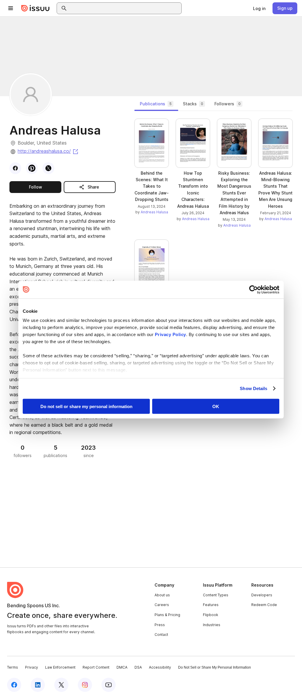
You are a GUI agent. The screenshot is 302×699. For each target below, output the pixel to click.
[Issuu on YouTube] (108, 685)
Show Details (253, 388)
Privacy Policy (170, 334)
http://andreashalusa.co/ (48, 151)
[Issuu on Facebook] (14, 685)
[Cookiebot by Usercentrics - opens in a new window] (253, 289)
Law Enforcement (60, 667)
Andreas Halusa (154, 212)
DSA (138, 667)
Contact (161, 634)
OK (215, 406)
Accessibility (160, 667)
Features (211, 605)
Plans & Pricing (167, 615)
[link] (259, 8)
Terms (12, 667)
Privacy (31, 667)
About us (162, 595)
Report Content (96, 667)
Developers (261, 595)
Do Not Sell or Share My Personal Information (214, 667)
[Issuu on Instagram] (85, 685)
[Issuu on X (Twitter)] (61, 685)
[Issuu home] (35, 8)
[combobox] (124, 8)
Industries (211, 625)
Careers (162, 605)
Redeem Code (264, 605)
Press (160, 625)
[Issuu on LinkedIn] (38, 685)
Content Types (215, 595)
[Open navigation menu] (11, 8)
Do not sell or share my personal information (86, 406)
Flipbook (210, 615)
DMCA (121, 667)
